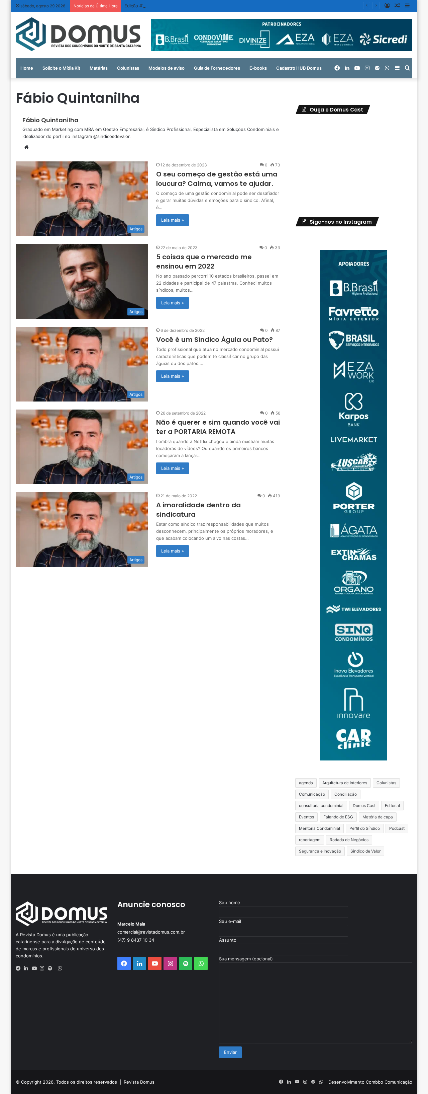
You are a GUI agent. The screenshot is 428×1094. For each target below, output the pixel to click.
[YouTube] (36, 968)
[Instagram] (44, 968)
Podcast (397, 828)
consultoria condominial (321, 805)
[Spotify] (52, 968)
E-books (258, 68)
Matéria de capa (377, 816)
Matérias (99, 68)
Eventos (306, 816)
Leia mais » (172, 220)
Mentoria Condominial (319, 828)
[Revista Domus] (78, 34)
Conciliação (345, 794)
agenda (306, 782)
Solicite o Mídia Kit (61, 68)
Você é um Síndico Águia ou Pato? (214, 339)
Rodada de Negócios (349, 839)
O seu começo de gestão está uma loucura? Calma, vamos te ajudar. (217, 178)
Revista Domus (139, 1082)
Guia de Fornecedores (217, 68)
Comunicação (312, 794)
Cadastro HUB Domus (299, 68)
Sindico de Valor (365, 851)
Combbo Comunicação (389, 1082)
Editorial (392, 805)
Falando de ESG (338, 816)
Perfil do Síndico (364, 828)
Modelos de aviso (166, 68)
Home (26, 68)
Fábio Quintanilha (50, 120)
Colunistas (128, 68)
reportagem (309, 839)
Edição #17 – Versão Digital (152, 5)
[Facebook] (20, 968)
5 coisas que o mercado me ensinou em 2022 (204, 261)
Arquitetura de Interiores (344, 782)
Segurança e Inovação (320, 851)
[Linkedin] (28, 968)
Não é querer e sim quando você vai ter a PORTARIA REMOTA (218, 427)
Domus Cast (364, 805)
